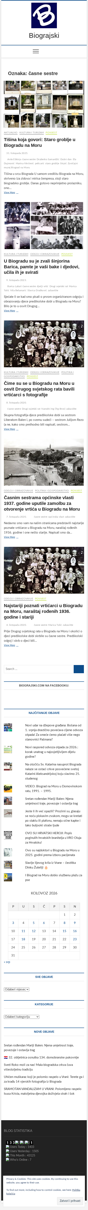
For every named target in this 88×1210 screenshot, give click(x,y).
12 (34, 931)
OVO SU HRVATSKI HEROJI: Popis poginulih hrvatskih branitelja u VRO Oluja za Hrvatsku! (53, 838)
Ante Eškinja (14, 159)
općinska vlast (56, 517)
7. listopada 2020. (16, 517)
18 (23, 939)
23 (75, 939)
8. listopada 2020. (16, 402)
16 (75, 931)
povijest (51, 132)
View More (14, 193)
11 (23, 931)
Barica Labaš (14, 286)
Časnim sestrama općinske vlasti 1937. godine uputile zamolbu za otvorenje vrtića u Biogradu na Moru (42, 503)
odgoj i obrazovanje (45, 254)
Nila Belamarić (18, 290)
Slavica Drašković (37, 290)
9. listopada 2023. (16, 280)
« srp (7, 962)
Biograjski (44, 35)
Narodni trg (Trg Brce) (53, 409)
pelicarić (39, 163)
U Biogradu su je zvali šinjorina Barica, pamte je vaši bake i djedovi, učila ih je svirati (41, 266)
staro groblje (52, 163)
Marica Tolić (55, 625)
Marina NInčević (25, 163)
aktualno (11, 132)
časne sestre (29, 159)
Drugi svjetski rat (59, 286)
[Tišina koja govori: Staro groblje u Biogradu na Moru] (44, 104)
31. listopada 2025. (17, 153)
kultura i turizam (31, 132)
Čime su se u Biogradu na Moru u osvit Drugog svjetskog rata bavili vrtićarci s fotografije (39, 389)
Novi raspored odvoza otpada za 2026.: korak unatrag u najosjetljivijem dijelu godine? (51, 752)
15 (64, 931)
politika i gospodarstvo (52, 490)
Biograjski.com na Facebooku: (44, 685)
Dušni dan (66, 159)
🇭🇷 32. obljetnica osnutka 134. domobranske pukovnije (41, 1057)
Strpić (63, 163)
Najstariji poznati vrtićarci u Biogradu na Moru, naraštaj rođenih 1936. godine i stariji (43, 611)
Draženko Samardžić (48, 159)
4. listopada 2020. (16, 625)
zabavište (53, 290)
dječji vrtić (42, 286)
